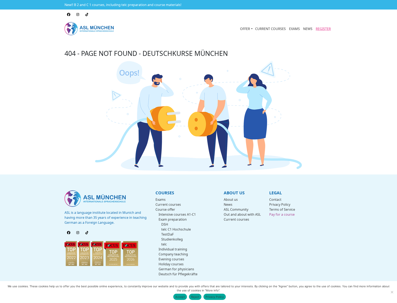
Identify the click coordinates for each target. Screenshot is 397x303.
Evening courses (171, 259)
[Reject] (392, 292)
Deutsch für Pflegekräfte (178, 274)
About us (231, 199)
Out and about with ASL (242, 214)
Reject (195, 296)
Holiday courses (171, 264)
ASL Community (236, 209)
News (228, 204)
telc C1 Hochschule (176, 229)
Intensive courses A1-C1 (177, 214)
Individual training (173, 249)
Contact (275, 199)
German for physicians (176, 269)
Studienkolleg (172, 239)
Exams (160, 199)
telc (164, 244)
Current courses (168, 204)
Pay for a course (282, 214)
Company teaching (173, 254)
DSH (164, 224)
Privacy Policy (279, 204)
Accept (180, 296)
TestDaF (167, 234)
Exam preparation (173, 219)
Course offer (165, 209)
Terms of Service (282, 209)
